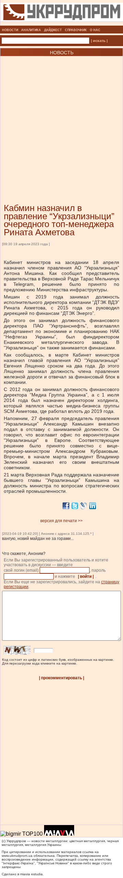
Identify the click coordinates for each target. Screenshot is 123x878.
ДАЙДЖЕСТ (53, 30)
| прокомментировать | (61, 677)
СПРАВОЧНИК (76, 30)
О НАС (95, 30)
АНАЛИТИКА (31, 30)
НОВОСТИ (10, 30)
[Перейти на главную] (61, 24)
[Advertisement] (61, 119)
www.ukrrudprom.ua (17, 856)
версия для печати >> (61, 520)
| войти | (86, 576)
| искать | (99, 41)
